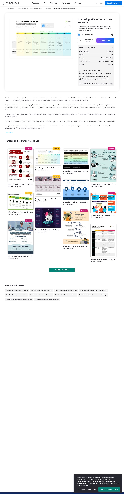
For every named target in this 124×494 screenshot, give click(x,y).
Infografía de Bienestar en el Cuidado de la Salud (20, 256)
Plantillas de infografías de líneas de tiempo (93, 295)
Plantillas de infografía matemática (17, 290)
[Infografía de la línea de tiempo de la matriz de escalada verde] (20, 201)
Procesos (48, 8)
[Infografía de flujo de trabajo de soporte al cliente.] (76, 227)
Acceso (99, 3)
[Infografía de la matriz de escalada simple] (103, 240)
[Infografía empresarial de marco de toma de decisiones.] (48, 186)
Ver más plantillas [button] (62, 270)
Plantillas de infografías (36, 8)
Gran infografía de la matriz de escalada (48, 168)
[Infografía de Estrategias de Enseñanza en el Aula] (103, 203)
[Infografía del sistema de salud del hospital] (76, 190)
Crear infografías (21, 8)
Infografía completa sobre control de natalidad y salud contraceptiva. (76, 171)
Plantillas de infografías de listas (16, 295)
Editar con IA (107, 40)
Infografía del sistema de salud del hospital (76, 202)
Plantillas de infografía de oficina (65, 295)
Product (35, 3)
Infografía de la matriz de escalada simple (103, 259)
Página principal (9, 8)
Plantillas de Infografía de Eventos (41, 295)
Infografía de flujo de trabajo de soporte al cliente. (76, 246)
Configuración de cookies (87, 489)
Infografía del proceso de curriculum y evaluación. (20, 184)
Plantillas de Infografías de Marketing (47, 299)
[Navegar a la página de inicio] (10, 3)
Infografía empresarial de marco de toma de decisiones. (48, 199)
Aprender (66, 3)
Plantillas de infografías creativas (41, 290)
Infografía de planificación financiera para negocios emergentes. (48, 230)
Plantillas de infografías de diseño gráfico (93, 290)
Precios (78, 3)
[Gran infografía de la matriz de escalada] (48, 157)
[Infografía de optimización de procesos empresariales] (103, 165)
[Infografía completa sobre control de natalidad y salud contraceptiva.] (76, 159)
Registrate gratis (114, 3)
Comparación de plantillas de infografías (19, 299)
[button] (87, 40)
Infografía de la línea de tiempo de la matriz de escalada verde (20, 212)
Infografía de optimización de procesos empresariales (103, 184)
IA (44, 3)
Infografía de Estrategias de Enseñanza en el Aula (103, 215)
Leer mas (9, 132)
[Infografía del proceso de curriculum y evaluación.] (20, 165)
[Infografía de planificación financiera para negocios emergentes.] (48, 217)
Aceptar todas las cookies (109, 489)
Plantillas (53, 3)
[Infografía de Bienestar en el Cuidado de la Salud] (20, 237)
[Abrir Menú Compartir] (112, 35)
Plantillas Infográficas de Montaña (66, 290)
